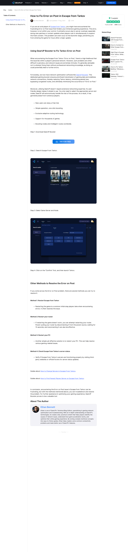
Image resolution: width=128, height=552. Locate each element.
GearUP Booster (82, 75)
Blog (4, 10)
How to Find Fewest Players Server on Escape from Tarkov (62, 378)
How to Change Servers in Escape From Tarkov (57, 371)
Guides (10, 10)
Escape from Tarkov (58, 26)
